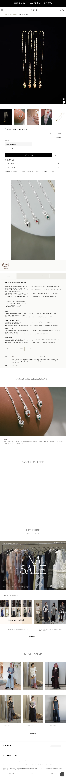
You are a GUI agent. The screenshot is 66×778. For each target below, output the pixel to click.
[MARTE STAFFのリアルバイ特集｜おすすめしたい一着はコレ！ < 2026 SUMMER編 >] (50, 612)
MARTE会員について (34, 761)
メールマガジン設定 (44, 761)
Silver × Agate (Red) (12, 505)
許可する (32, 774)
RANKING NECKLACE (12, 14)
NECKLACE (43, 356)
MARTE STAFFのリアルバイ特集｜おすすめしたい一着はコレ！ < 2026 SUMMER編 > (50, 630)
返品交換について (31, 349)
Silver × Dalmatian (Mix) (14, 505)
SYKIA (15, 356)
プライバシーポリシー (19, 769)
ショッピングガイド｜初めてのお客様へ (19, 761)
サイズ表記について (7, 764)
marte (7, 592)
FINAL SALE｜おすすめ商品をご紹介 (11, 595)
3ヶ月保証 (21, 349)
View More (33, 733)
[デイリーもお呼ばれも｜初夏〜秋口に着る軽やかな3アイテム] (16, 612)
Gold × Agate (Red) (5, 505)
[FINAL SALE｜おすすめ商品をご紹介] (33, 565)
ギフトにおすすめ (10, 349)
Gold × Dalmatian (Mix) (7, 505)
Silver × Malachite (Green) (15, 505)
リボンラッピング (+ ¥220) (14, 150)
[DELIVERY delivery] (33, 3)
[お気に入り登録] (56, 155)
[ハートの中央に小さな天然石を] (33, 411)
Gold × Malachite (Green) (9, 505)
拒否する (53, 774)
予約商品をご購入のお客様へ (38, 764)
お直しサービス (26, 764)
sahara (7, 626)
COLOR (7, 141)
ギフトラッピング (17, 764)
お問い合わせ (6, 761)
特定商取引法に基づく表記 (51, 764)
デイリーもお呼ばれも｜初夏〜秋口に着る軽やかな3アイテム (16, 629)
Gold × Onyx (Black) (10, 505)
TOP (6, 14)
